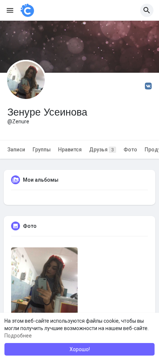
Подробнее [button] (18, 336)
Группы (42, 149)
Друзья (101, 149)
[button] (146, 10)
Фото (130, 149)
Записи (16, 149)
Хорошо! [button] (80, 349)
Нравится (70, 149)
